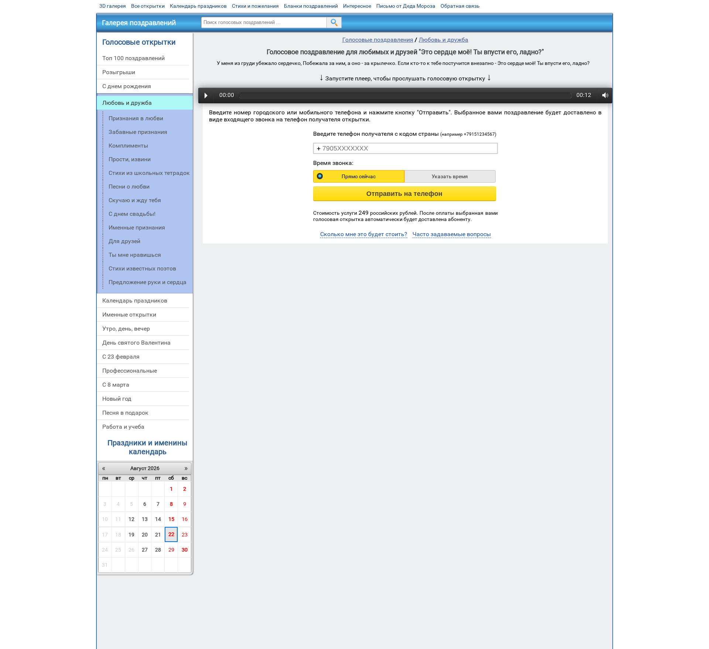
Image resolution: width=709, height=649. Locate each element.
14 (158, 519)
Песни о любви (129, 186)
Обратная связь (460, 6)
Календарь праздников (198, 6)
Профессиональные (129, 370)
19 (131, 535)
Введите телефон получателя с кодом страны (404, 133)
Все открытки (148, 6)
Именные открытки (129, 314)
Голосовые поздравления (377, 39)
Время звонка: (333, 162)
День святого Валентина (136, 342)
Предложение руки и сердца (147, 282)
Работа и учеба (123, 426)
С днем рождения (126, 86)
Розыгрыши (118, 72)
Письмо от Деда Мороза (405, 6)
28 (158, 550)
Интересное (357, 6)
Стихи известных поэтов (142, 268)
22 (171, 534)
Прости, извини (130, 159)
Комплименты (128, 145)
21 (158, 535)
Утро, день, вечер (126, 328)
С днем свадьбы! (132, 213)
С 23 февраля (121, 356)
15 (171, 519)
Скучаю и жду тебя (135, 200)
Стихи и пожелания (255, 6)
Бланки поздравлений (311, 6)
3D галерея (112, 6)
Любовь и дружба (127, 102)
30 (185, 550)
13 (145, 519)
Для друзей (124, 241)
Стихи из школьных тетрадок (149, 172)
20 (145, 535)
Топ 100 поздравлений (133, 58)
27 (145, 550)
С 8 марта (115, 384)
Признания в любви (136, 118)
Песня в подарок (125, 412)
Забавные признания (138, 131)
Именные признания (137, 227)
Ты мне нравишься (135, 254)
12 (131, 519)
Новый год (116, 398)
